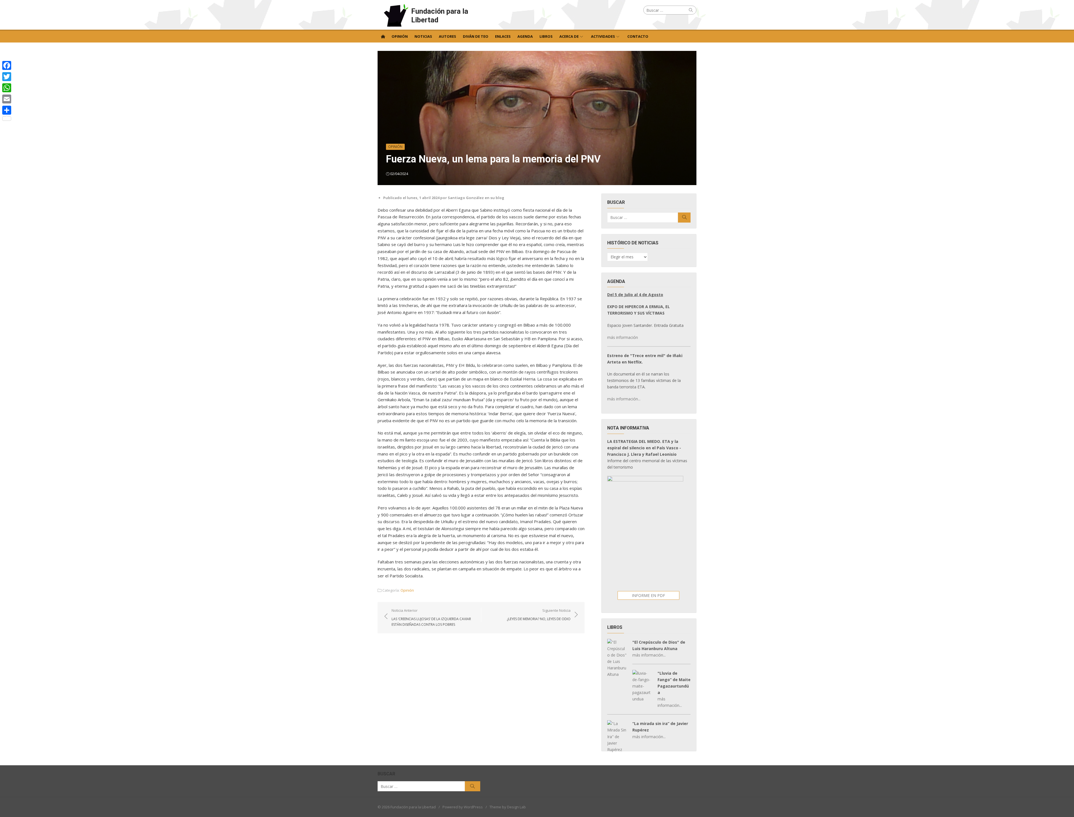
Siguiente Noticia (539, 614)
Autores (447, 36)
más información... (623, 399)
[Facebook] (6, 65)
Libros (546, 36)
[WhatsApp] (6, 87)
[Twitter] (6, 76)
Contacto (637, 36)
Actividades (603, 36)
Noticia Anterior (431, 617)
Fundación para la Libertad (439, 15)
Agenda (525, 36)
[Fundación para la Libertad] (383, 36)
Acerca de (569, 36)
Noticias (423, 36)
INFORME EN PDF (648, 595)
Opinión (400, 36)
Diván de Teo (475, 36)
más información (622, 337)
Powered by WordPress (462, 806)
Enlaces (503, 36)
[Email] (6, 99)
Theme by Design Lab (507, 806)
